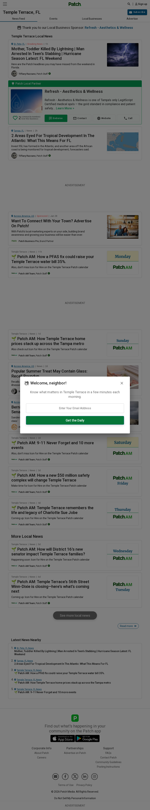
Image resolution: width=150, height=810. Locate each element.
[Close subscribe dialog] (121, 383)
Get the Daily (75, 420)
